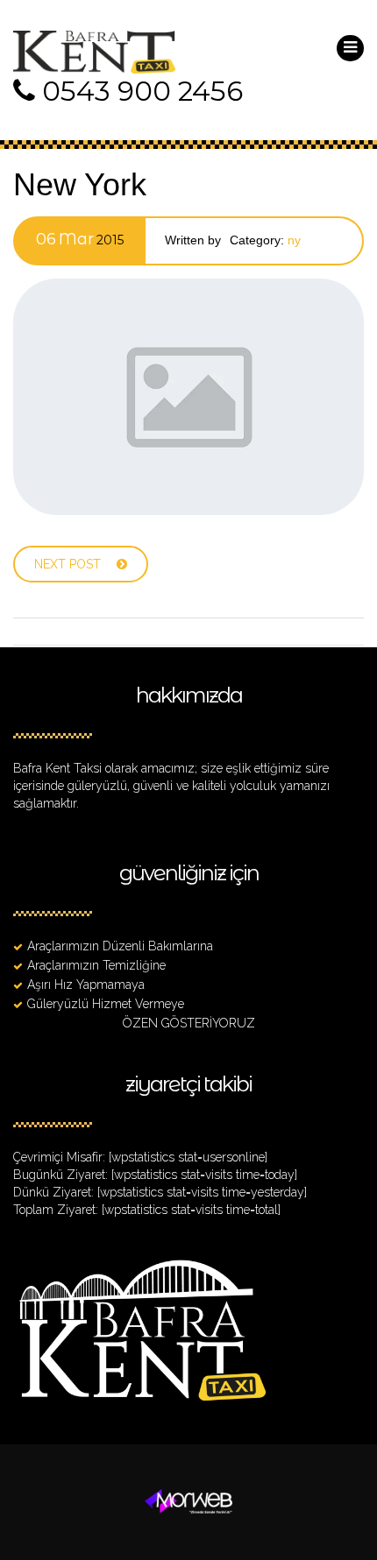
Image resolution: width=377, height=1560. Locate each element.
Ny (294, 240)
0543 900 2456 (142, 91)
